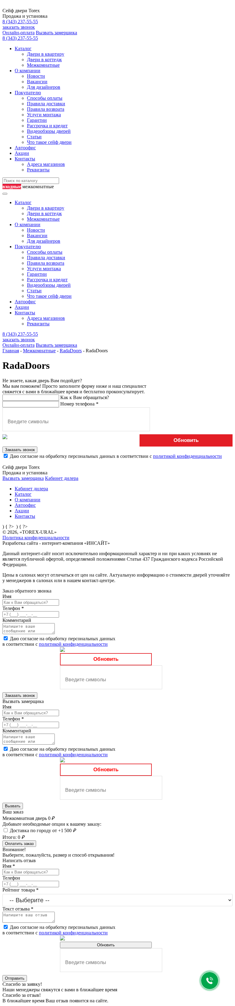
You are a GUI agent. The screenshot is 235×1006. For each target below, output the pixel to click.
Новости (36, 76)
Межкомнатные (43, 65)
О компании (27, 70)
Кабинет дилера (61, 478)
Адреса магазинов (46, 164)
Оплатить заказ (19, 843)
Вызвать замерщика (56, 32)
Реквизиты (38, 169)
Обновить (186, 440)
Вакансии (37, 81)
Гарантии (37, 120)
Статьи (34, 136)
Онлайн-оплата (18, 32)
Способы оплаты (44, 98)
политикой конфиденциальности (187, 456)
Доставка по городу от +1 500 (43, 830)
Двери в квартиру (45, 54)
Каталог (23, 48)
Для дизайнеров (43, 87)
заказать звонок (18, 27)
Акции (22, 153)
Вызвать (13, 806)
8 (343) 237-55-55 (20, 21)
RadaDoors (71, 350)
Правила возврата (45, 109)
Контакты (25, 158)
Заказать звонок (20, 449)
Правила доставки (46, 103)
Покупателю (28, 92)
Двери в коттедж (44, 59)
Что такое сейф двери (49, 142)
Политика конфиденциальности (35, 537)
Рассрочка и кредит (47, 125)
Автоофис (25, 147)
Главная (10, 350)
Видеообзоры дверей (49, 131)
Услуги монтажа (44, 114)
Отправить (14, 978)
